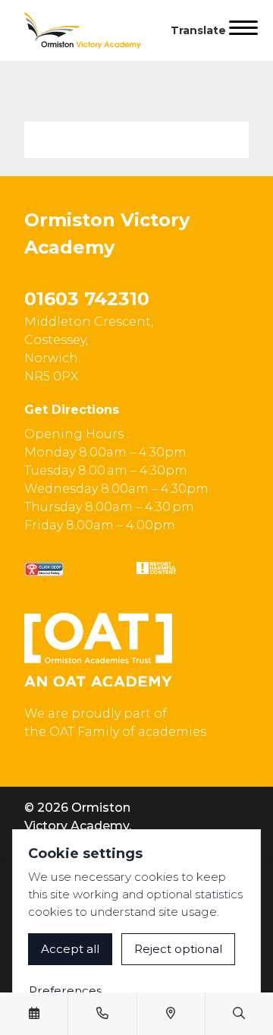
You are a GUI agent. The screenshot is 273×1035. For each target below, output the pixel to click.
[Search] (239, 1013)
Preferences (65, 990)
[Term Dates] (34, 1013)
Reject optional (178, 949)
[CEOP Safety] (44, 569)
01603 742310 (86, 299)
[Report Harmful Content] (156, 568)
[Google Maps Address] (170, 1013)
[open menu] (243, 30)
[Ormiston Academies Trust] (98, 650)
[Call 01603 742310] (102, 1013)
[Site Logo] (88, 30)
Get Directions (71, 409)
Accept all (70, 949)
